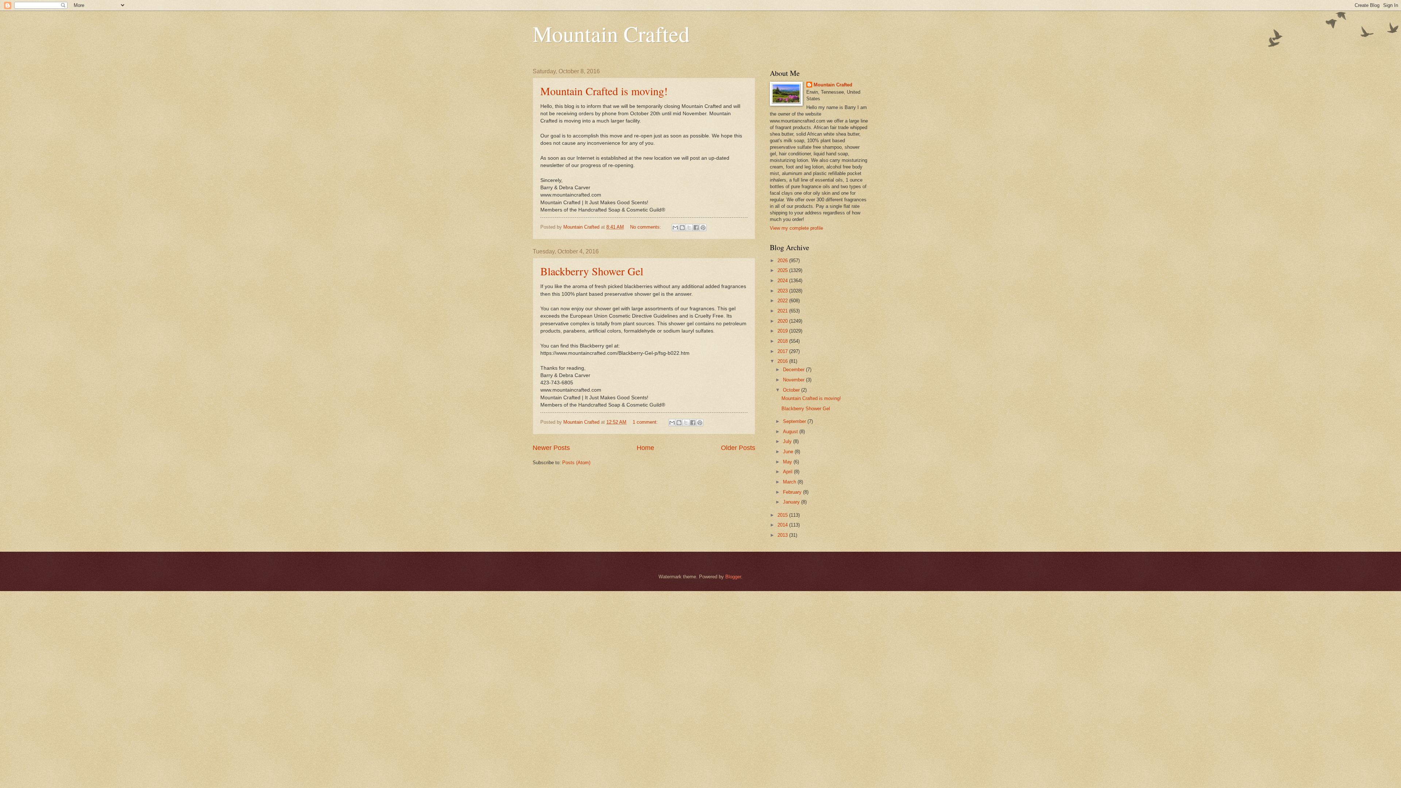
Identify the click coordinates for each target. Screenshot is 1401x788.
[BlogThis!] (682, 227)
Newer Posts (551, 447)
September (795, 421)
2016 (783, 361)
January (792, 502)
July (788, 441)
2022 (783, 300)
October (792, 390)
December (794, 369)
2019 (783, 331)
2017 (783, 351)
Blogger (733, 576)
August (791, 431)
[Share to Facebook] (696, 227)
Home (645, 447)
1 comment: (646, 422)
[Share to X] (689, 227)
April (788, 471)
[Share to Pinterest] (703, 227)
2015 (783, 515)
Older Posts (738, 447)
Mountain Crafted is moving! (604, 91)
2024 (783, 280)
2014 (783, 525)
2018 (783, 341)
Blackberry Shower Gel (591, 271)
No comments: (646, 227)
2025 (783, 270)
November (794, 380)
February (793, 492)
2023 (783, 291)
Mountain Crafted (611, 33)
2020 (783, 321)
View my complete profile (796, 228)
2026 (783, 260)
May (788, 462)
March (790, 482)
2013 (783, 535)
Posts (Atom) (576, 462)
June (789, 451)
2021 (783, 311)
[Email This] (675, 227)
